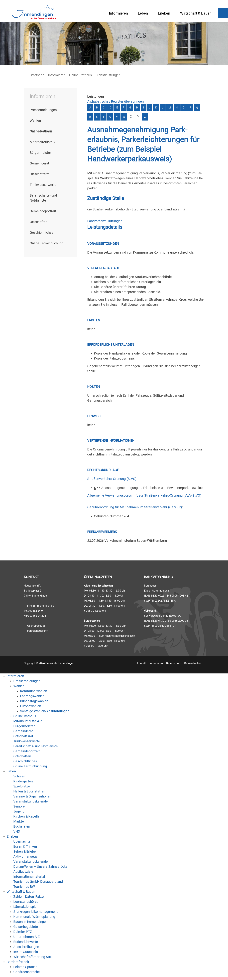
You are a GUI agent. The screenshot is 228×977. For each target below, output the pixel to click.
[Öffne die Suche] (223, 13)
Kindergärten (23, 781)
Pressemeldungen (43, 110)
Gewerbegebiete (25, 927)
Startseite (37, 75)
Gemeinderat (39, 163)
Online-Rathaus (80, 75)
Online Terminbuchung (46, 243)
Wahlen (35, 121)
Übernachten (22, 841)
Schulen (19, 776)
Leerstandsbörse (25, 902)
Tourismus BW (24, 887)
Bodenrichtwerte (25, 942)
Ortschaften (38, 222)
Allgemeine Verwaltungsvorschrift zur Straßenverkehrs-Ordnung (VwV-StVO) (144, 495)
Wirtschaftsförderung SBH (32, 957)
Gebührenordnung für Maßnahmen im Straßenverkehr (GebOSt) (134, 507)
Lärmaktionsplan (25, 907)
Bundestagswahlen (34, 701)
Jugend (18, 811)
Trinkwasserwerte (43, 185)
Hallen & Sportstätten (29, 791)
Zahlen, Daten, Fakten (29, 897)
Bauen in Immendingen (30, 922)
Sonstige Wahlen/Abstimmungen (44, 711)
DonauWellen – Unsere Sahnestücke (40, 867)
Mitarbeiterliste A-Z (44, 142)
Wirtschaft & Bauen (195, 13)
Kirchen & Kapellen (27, 816)
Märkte (18, 821)
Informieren (118, 13)
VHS (16, 831)
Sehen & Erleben (25, 851)
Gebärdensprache (26, 972)
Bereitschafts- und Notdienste (35, 746)
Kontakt (141, 663)
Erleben (164, 13)
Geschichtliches (41, 233)
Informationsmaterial (29, 877)
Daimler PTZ (22, 932)
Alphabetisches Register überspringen (115, 101)
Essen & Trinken (25, 846)
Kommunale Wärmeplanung (34, 917)
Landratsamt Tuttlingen (104, 221)
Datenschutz (173, 663)
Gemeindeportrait (43, 211)
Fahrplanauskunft (37, 630)
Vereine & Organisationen (32, 796)
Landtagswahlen (32, 696)
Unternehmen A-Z (26, 937)
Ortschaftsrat (40, 174)
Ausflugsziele (23, 872)
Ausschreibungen (26, 947)
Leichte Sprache (25, 967)
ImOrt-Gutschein (25, 952)
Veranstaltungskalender (31, 801)
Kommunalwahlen (33, 691)
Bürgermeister (40, 153)
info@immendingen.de (40, 605)
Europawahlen (30, 706)
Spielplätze (21, 786)
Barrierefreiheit (192, 663)
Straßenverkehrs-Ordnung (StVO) (112, 479)
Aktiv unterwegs (25, 856)
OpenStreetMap (36, 625)
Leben (143, 13)
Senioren (20, 806)
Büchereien (21, 826)
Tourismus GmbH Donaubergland (38, 882)
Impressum (156, 663)
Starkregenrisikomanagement (35, 912)
